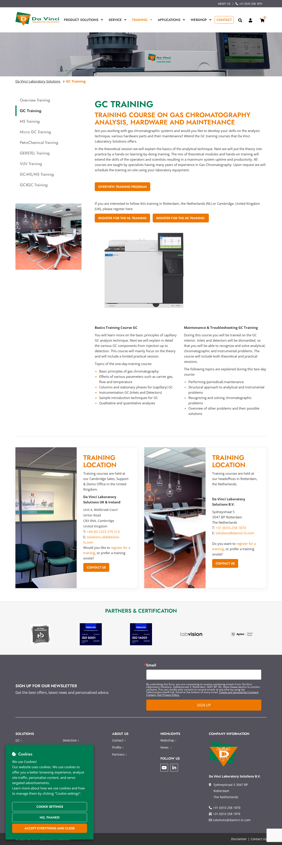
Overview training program (122, 186)
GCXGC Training (34, 185)
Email (151, 665)
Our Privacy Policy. (168, 695)
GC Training (30, 111)
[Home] (37, 19)
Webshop (199, 19)
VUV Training (31, 164)
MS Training (30, 121)
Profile (116, 747)
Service (115, 19)
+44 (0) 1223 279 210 (103, 531)
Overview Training (35, 100)
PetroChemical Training (39, 142)
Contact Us (259, 839)
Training (140, 19)
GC (17, 740)
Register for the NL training (122, 218)
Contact (224, 19)
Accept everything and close (49, 828)
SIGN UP (204, 705)
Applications (169, 19)
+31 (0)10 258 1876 (226, 814)
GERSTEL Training (35, 153)
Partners (118, 754)
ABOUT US (224, 4)
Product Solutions (81, 19)
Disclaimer (239, 839)
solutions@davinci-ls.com (235, 533)
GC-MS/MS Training (37, 174)
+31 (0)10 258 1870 (250, 4)
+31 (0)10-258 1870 (231, 527)
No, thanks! (50, 817)
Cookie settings (49, 806)
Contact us (96, 567)
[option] (40, 634)
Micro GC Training (35, 132)
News (164, 747)
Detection (70, 740)
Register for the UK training (180, 218)
